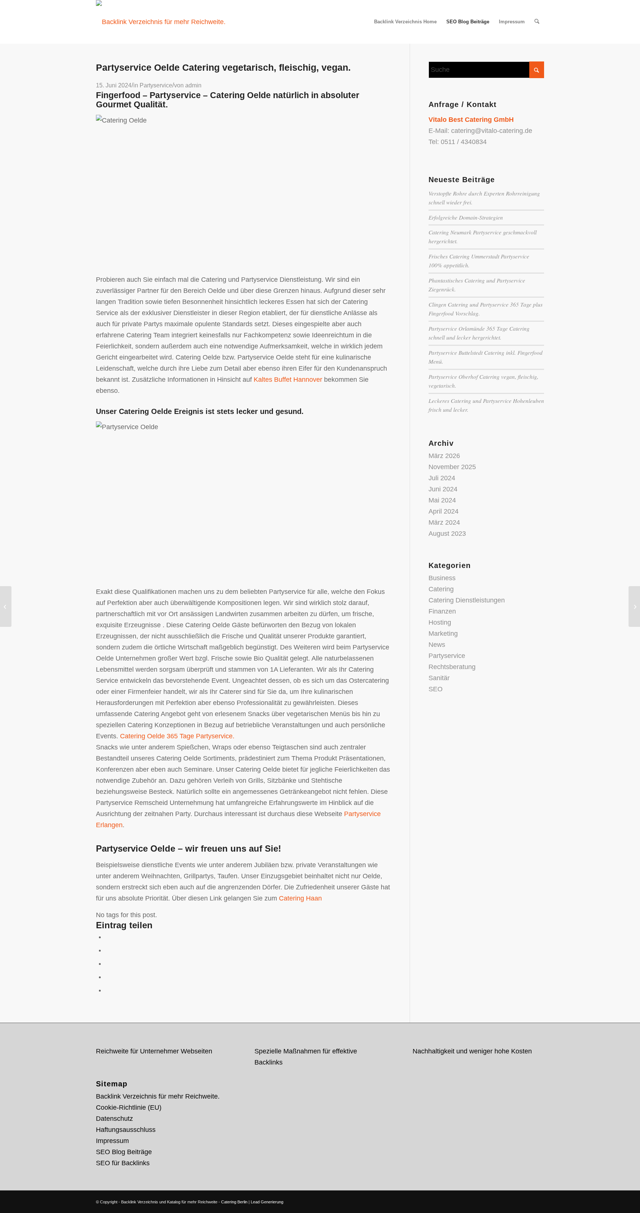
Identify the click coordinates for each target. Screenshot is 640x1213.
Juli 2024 (442, 478)
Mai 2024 (442, 500)
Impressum (112, 1141)
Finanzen (442, 611)
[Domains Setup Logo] (161, 22)
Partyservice (156, 85)
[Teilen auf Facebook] (107, 936)
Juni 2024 (443, 489)
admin (193, 85)
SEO (436, 689)
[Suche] (537, 22)
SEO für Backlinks (123, 1163)
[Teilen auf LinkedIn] (107, 976)
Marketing (443, 633)
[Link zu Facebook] (516, 1200)
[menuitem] (405, 22)
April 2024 (444, 511)
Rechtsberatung (452, 667)
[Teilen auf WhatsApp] (107, 963)
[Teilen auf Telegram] (107, 990)
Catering (441, 589)
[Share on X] (107, 950)
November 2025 (452, 467)
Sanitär (439, 678)
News (437, 644)
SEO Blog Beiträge (124, 1152)
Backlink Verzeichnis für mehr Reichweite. (158, 1096)
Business (442, 578)
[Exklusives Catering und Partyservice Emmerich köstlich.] (5, 606)
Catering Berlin (234, 1202)
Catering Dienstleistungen (467, 600)
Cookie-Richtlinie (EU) (128, 1107)
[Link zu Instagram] (527, 1200)
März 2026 (444, 456)
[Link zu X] (505, 1200)
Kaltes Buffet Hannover (288, 379)
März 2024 (444, 522)
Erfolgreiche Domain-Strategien (466, 217)
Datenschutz (114, 1118)
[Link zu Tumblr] (538, 1200)
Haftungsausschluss (126, 1129)
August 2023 (447, 533)
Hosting (440, 622)
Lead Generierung (267, 1202)
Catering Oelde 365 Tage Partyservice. (177, 736)
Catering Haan (300, 898)
